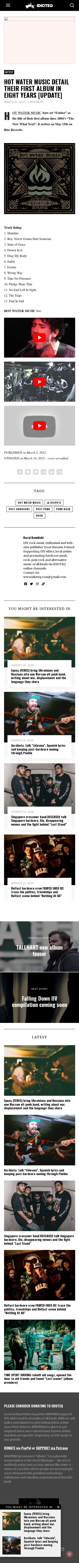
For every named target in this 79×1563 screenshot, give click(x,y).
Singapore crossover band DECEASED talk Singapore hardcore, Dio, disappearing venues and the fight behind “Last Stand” (39, 820)
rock (39, 515)
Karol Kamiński (33, 537)
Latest (9, 72)
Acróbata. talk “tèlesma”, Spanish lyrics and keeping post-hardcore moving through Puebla (41, 1543)
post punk (43, 509)
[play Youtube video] (39, 338)
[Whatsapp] (43, 472)
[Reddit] (51, 472)
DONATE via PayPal (17, 1447)
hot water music (29, 502)
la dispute (54, 502)
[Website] (43, 584)
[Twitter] (35, 472)
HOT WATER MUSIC (27, 112)
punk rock (63, 509)
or (33, 1447)
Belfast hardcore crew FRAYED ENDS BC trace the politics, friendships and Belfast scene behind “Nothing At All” (37, 892)
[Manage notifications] (69, 1554)
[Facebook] (20, 472)
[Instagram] (37, 584)
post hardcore (19, 509)
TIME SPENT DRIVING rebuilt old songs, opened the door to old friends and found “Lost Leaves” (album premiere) (38, 1379)
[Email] (59, 472)
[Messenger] (28, 472)
